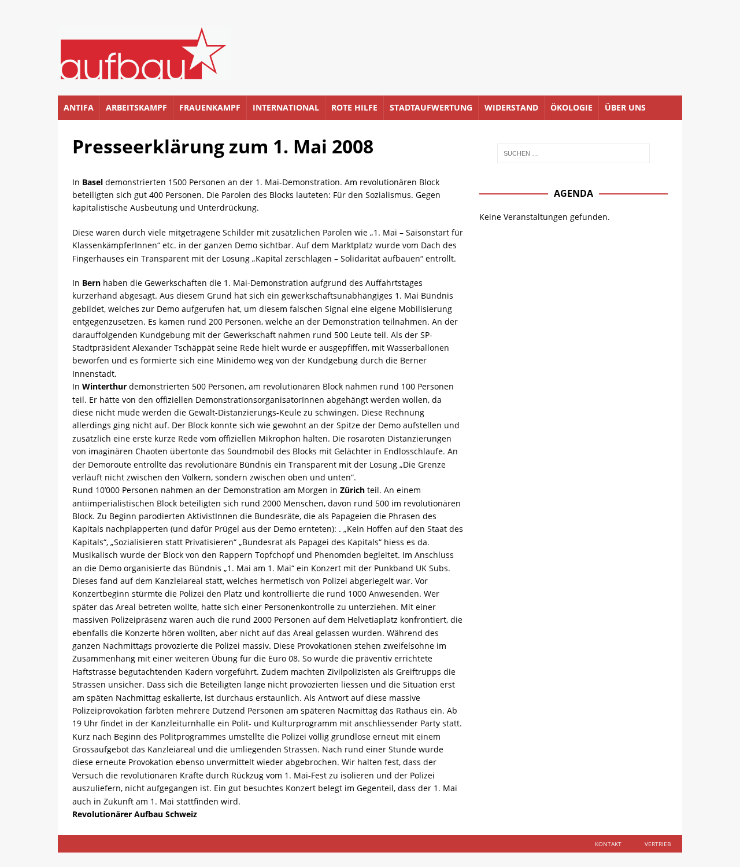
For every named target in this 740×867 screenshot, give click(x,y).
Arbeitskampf (136, 107)
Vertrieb (658, 844)
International (286, 107)
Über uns (625, 107)
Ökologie (571, 107)
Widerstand (511, 107)
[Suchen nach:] (573, 153)
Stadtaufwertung (431, 107)
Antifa (79, 107)
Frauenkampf (209, 107)
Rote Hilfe (354, 107)
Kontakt (608, 844)
